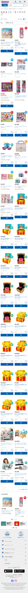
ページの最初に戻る (22, 489)
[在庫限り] (20, 523)
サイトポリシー (18, 576)
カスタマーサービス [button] (10, 549)
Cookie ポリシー (14, 577)
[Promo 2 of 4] (13, 519)
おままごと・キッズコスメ (17, 8)
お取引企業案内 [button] (9, 556)
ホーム (2, 8)
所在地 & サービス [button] (9, 553)
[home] (5, 2)
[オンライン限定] (7, 523)
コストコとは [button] (8, 541)
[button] (24, 5)
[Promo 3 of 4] (14, 519)
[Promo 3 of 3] (14, 527)
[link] (7, 38)
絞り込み (20, 19)
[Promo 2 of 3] (13, 527)
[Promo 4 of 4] (16, 519)
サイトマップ (9, 574)
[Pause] (16, 527)
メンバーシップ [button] (9, 545)
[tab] (14, 541)
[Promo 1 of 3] (11, 527)
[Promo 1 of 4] (11, 519)
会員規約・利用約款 (17, 574)
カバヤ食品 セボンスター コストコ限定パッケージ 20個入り (20, 513)
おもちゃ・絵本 (8, 8)
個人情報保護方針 (10, 576)
